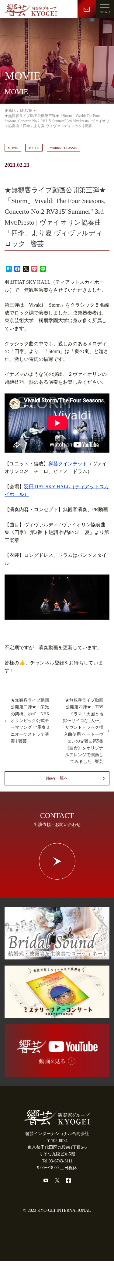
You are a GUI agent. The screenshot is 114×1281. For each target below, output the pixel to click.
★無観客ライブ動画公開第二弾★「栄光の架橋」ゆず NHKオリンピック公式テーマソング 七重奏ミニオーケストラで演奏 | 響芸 (30, 720)
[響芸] (31, 9)
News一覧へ (57, 778)
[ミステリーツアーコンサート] (57, 1014)
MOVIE (13, 148)
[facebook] (68, 1180)
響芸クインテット (67, 463)
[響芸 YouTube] (57, 1073)
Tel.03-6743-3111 (57, 1161)
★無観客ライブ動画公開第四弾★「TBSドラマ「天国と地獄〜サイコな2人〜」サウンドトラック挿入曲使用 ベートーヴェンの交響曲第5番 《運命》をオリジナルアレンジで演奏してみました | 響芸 (83, 731)
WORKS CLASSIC (63, 148)
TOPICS (34, 148)
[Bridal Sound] (57, 956)
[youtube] (45, 1180)
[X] (57, 1180)
